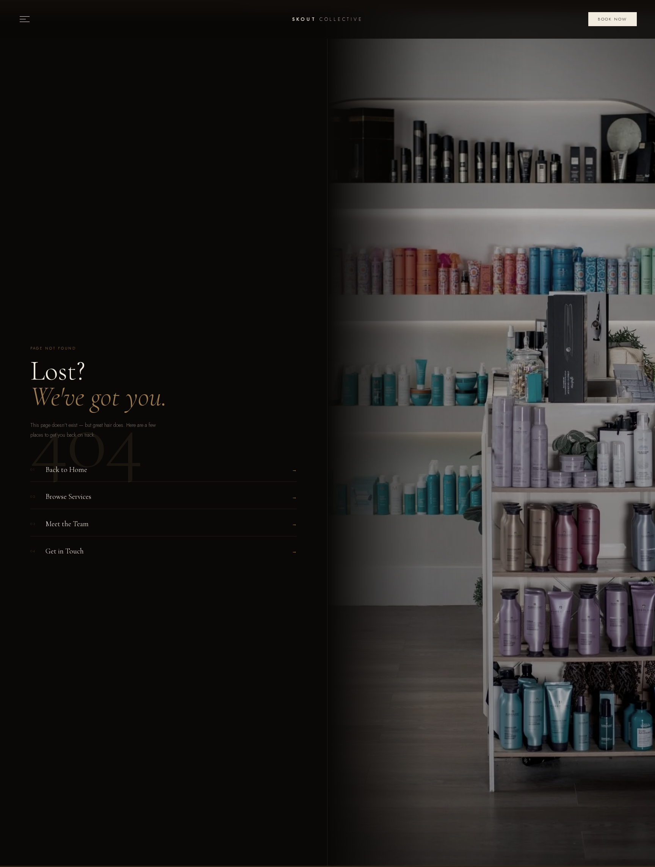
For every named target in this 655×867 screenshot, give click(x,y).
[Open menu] (24, 19)
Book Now (612, 19)
